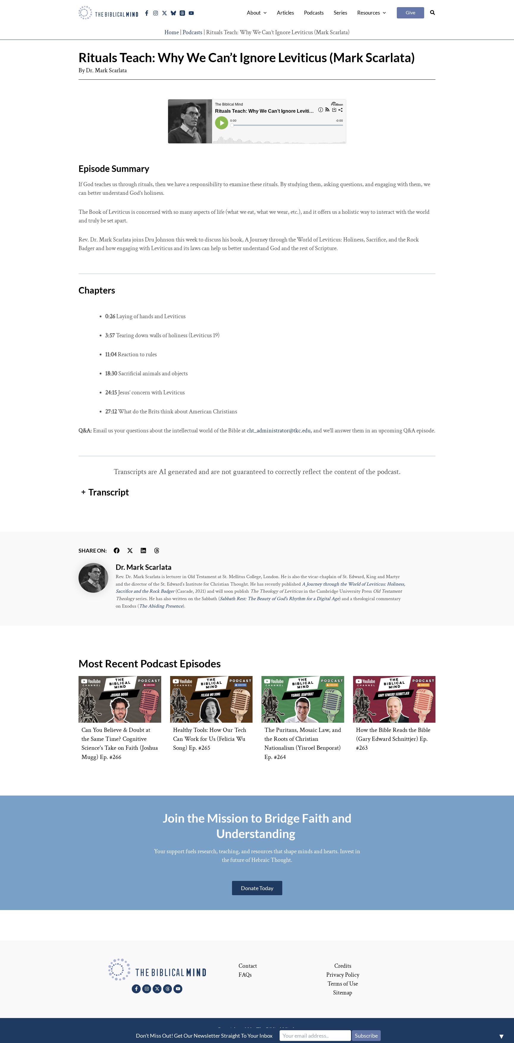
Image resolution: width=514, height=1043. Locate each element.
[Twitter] (164, 13)
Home (171, 32)
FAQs (245, 975)
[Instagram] (155, 13)
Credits (342, 966)
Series (340, 13)
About (254, 13)
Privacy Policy (342, 975)
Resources (368, 13)
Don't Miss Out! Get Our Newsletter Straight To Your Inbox (204, 1035)
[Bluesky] (173, 13)
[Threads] (182, 13)
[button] (264, 12)
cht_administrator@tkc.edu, (279, 431)
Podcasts (314, 13)
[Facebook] (146, 13)
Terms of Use (342, 984)
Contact (248, 966)
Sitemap (342, 993)
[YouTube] (191, 13)
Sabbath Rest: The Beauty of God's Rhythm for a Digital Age (279, 598)
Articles (285, 13)
